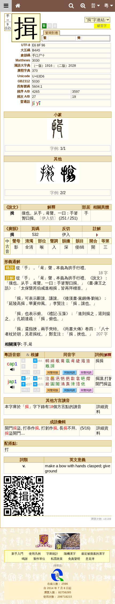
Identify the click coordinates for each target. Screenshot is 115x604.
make (50, 466)
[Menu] (6, 6)
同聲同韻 (52, 372)
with (70, 466)
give (106, 466)
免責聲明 (74, 558)
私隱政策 (57, 558)
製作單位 (39, 558)
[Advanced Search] (83, 5)
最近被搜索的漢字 (93, 553)
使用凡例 (35, 553)
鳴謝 (25, 558)
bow (62, 466)
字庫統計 (52, 553)
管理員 (57, 565)
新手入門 (17, 553)
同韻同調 (69, 372)
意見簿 (90, 558)
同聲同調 (86, 372)
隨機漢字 (70, 553)
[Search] (71, 6)
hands (80, 466)
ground (51, 471)
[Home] (18, 6)
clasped (94, 466)
